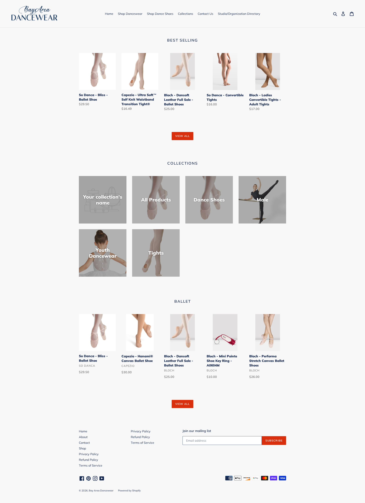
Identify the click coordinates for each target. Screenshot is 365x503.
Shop (82, 448)
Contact (84, 443)
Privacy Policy (89, 454)
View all (182, 136)
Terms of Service (90, 465)
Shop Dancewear (130, 14)
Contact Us (205, 14)
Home (109, 14)
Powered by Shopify (129, 490)
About (83, 437)
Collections (185, 14)
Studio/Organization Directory (239, 14)
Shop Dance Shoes (160, 14)
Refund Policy (88, 460)
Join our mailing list (196, 431)
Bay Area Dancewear (101, 490)
